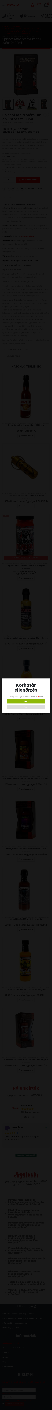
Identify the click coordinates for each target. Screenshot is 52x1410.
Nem (26, 707)
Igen (26, 701)
